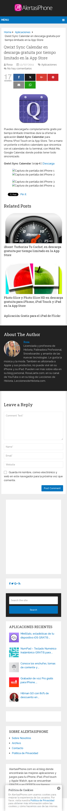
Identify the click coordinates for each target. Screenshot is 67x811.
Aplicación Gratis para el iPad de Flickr (32, 316)
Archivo (16, 743)
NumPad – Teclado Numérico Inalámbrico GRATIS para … (38, 650)
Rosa (9, 64)
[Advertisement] (33, 536)
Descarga (48, 163)
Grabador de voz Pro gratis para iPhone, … (36, 680)
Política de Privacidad (25, 753)
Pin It (23, 194)
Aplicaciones (49, 64)
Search (33, 609)
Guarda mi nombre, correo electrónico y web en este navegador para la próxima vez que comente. (33, 476)
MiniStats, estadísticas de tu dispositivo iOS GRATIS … (37, 635)
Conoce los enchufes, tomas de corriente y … (37, 665)
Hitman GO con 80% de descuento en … (34, 695)
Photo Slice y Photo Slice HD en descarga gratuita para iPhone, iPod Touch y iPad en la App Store (33, 302)
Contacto (17, 748)
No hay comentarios (19, 68)
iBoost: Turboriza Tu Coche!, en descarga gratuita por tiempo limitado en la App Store (32, 251)
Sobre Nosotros (21, 738)
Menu (5, 19)
